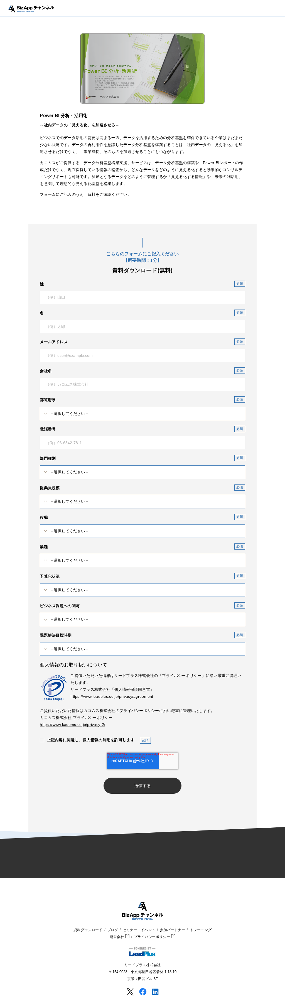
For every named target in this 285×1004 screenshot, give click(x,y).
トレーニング (201, 930)
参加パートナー (172, 930)
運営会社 (117, 937)
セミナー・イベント (139, 930)
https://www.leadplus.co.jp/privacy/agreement (111, 696)
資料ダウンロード (87, 930)
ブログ (112, 930)
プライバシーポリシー (152, 937)
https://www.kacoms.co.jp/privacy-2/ (72, 724)
